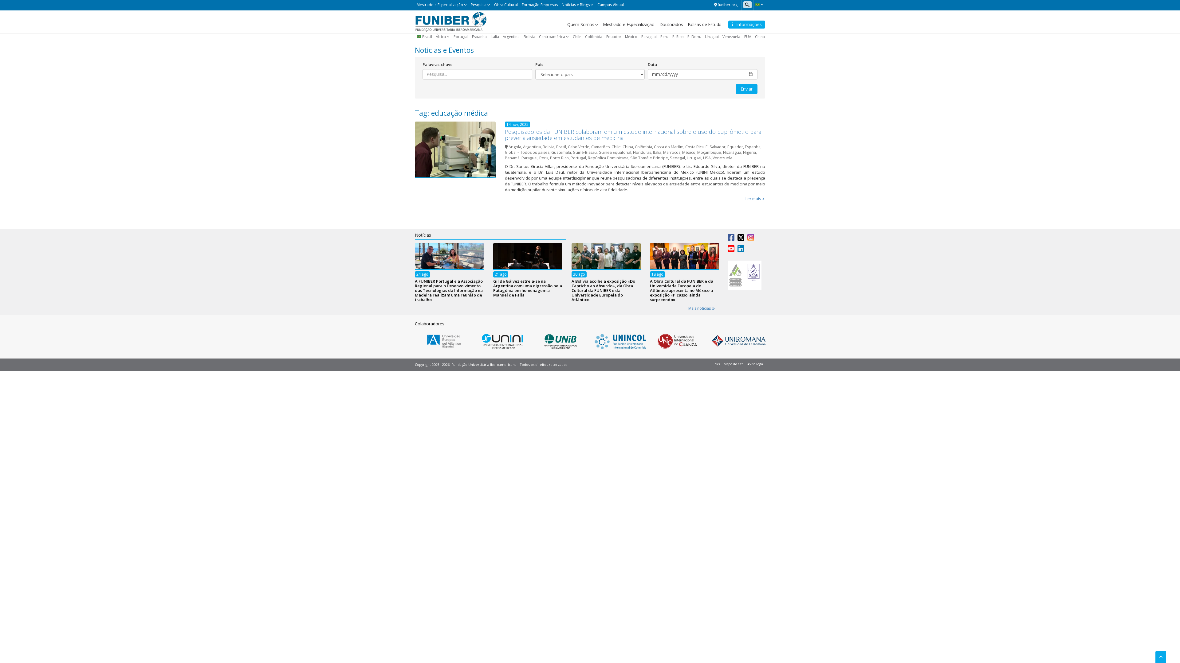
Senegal (677, 158)
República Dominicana (608, 158)
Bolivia (529, 36)
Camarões (600, 146)
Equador (613, 36)
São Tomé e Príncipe (649, 158)
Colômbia (593, 36)
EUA (747, 36)
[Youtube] (731, 250)
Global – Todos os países (527, 152)
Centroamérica (552, 36)
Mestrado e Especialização (440, 4)
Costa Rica (694, 146)
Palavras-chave (438, 64)
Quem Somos (580, 24)
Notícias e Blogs (576, 4)
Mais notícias (700, 308)
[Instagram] (750, 239)
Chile (577, 36)
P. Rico (678, 36)
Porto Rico (559, 158)
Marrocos (671, 152)
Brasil (427, 36)
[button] (759, 4)
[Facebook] (731, 239)
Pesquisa (478, 4)
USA (707, 158)
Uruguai (712, 36)
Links (716, 364)
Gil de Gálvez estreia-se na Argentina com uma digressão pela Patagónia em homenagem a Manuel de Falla (527, 287)
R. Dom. (694, 36)
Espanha (479, 36)
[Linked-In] (741, 250)
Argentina (511, 36)
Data (652, 64)
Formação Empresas (540, 4)
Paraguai (649, 36)
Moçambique (709, 152)
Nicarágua (732, 152)
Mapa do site (733, 364)
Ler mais (753, 198)
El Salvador (716, 146)
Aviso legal (755, 364)
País (539, 64)
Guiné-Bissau (585, 152)
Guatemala (561, 152)
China (760, 36)
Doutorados (671, 24)
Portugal (461, 36)
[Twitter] (741, 239)
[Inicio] (451, 21)
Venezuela (731, 36)
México (631, 36)
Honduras (642, 152)
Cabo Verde (578, 146)
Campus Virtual (610, 4)
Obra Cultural (506, 4)
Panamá (512, 158)
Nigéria (749, 152)
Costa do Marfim (668, 146)
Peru (664, 36)
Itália (495, 36)
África (441, 36)
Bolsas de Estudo (705, 24)
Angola (515, 146)
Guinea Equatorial (615, 152)
